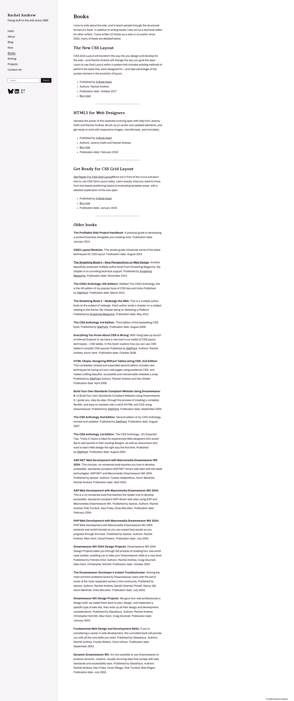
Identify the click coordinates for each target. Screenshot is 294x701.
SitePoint (82, 292)
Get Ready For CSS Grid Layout (93, 176)
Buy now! (85, 95)
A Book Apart (104, 81)
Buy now (85, 147)
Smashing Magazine (102, 314)
